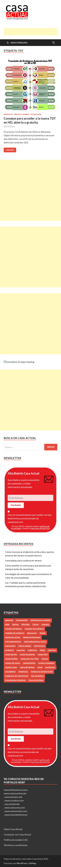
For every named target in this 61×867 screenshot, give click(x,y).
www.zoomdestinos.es (16, 814)
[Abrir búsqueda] (53, 42)
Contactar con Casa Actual (17, 834)
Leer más (9, 149)
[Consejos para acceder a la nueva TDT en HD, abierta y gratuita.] (30, 85)
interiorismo (39, 646)
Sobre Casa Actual (13, 829)
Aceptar (9, 862)
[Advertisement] (32, 31)
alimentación (21, 620)
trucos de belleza (36, 680)
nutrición (52, 650)
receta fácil (43, 654)
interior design (24, 646)
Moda (42, 650)
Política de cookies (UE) (16, 839)
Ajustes (38, 862)
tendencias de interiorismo (16, 676)
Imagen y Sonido (21, 114)
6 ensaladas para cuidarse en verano (23, 560)
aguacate (9, 620)
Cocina (35, 624)
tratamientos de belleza (15, 680)
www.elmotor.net (13, 796)
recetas (45, 659)
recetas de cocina (12, 663)
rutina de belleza (27, 667)
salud (39, 667)
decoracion (32, 633)
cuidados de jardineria (14, 633)
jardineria (9, 650)
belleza (15, 624)
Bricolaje (25, 624)
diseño (42, 633)
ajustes (27, 856)
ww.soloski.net (12, 804)
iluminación (10, 646)
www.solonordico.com (16, 811)
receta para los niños (29, 659)
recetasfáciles (29, 663)
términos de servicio (40, 528)
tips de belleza (37, 676)
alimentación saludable (40, 620)
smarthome (50, 667)
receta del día (11, 654)
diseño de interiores (31, 637)
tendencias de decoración (42, 671)
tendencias (23, 671)
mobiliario (32, 650)
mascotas (21, 650)
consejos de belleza (13, 629)
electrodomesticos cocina (35, 641)
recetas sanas (11, 667)
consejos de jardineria (34, 629)
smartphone (10, 671)
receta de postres (27, 654)
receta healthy (11, 659)
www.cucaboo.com (14, 800)
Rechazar (24, 862)
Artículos (8, 114)
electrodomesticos (13, 641)
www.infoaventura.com (16, 789)
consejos (45, 624)
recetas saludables (46, 663)
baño (7, 624)
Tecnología (35, 114)
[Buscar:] (30, 447)
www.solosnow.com (15, 807)
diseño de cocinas (12, 637)
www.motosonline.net (15, 793)
